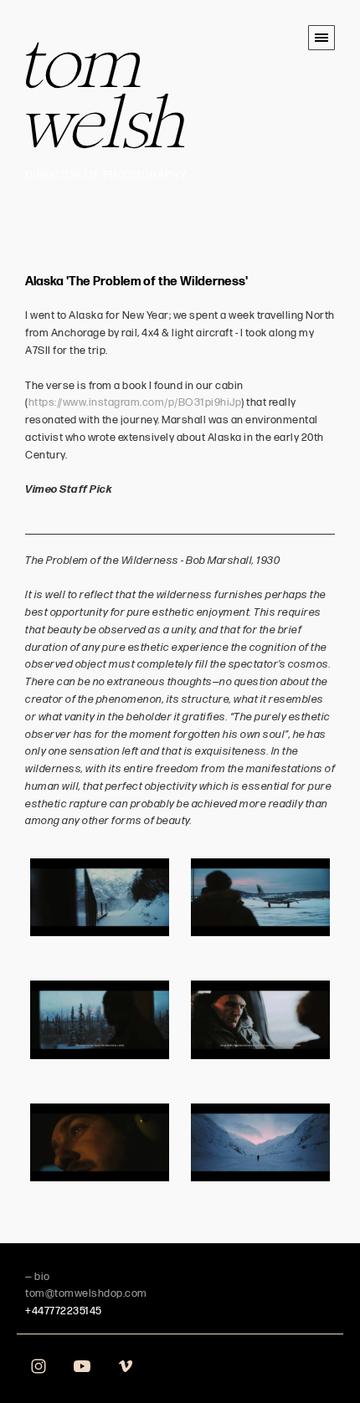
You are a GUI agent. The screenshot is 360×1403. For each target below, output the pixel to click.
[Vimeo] (125, 1365)
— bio (37, 1276)
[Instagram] (38, 1365)
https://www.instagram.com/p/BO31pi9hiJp (135, 402)
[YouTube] (82, 1365)
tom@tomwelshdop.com (86, 1293)
